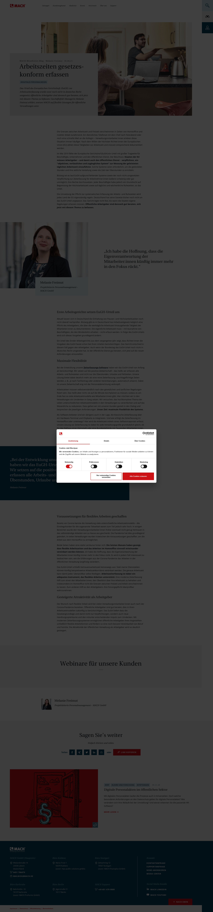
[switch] (94, 466)
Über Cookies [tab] (139, 441)
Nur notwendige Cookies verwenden (106, 476)
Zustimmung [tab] (73, 441)
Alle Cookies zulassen (138, 476)
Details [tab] (106, 441)
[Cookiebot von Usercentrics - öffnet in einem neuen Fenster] (144, 433)
